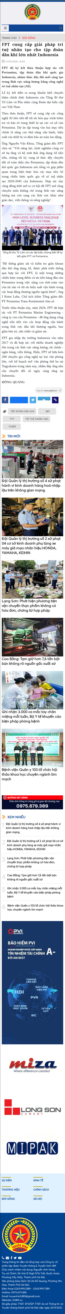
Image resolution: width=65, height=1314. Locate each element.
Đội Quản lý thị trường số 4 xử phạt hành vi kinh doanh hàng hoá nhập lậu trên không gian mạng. (31, 485)
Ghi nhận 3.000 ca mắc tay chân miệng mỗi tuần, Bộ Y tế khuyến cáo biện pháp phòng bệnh (31, 716)
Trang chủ (9, 38)
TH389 (12, 426)
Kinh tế (38, 1180)
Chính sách (41, 1189)
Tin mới (13, 436)
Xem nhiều (16, 817)
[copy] (55, 400)
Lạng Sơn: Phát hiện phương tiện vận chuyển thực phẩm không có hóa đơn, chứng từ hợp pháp (29, 606)
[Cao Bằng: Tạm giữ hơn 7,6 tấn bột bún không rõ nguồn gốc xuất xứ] (32, 637)
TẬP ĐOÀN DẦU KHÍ (22, 411)
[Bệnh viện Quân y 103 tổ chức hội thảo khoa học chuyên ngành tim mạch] (32, 748)
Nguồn (47, 390)
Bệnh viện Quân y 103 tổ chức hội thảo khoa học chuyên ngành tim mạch (29, 774)
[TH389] (32, 12)
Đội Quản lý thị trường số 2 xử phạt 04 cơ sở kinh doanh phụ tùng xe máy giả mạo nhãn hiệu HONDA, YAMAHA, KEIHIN (31, 545)
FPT (12, 419)
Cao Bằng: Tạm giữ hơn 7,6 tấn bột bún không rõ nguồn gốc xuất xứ (31, 661)
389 (48, 411)
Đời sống (28, 38)
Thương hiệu (11, 1189)
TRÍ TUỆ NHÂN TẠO (36, 419)
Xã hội (37, 1198)
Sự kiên (7, 1180)
